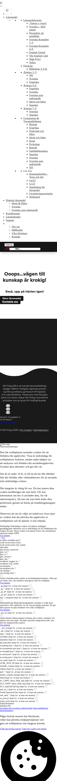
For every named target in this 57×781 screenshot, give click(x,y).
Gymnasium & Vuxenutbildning (32, 120)
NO (31, 75)
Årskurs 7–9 (29, 108)
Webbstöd (34, 196)
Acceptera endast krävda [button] (22, 708)
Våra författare (19, 233)
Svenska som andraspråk (36, 97)
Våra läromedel (11, 298)
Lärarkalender (13, 216)
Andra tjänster (6, 618)
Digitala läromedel (15, 200)
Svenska (33, 78)
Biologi (33, 124)
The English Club (38, 55)
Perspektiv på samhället (36, 35)
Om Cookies (26, 430)
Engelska (34, 82)
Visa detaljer (5, 536)
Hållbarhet (17, 229)
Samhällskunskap (38, 151)
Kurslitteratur (13, 213)
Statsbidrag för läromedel (37, 189)
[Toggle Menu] (1, 6)
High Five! (35, 59)
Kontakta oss (10, 301)
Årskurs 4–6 (29, 85)
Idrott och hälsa (37, 101)
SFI (31, 167)
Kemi (32, 140)
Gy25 (32, 183)
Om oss (16, 226)
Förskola (27, 65)
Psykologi (34, 144)
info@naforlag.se (7, 422)
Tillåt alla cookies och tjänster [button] (34, 729)
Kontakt (16, 236)
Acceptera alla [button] (6, 708)
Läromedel (11, 17)
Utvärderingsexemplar (41, 193)
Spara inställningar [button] (40, 708)
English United (37, 52)
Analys (3, 578)
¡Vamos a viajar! (38, 23)
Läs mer (27, 170)
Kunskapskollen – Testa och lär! (38, 175)
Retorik (33, 147)
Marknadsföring (6, 603)
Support (10, 220)
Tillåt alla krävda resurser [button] (10, 729)
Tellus (32, 62)
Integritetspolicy (41, 430)
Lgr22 (32, 180)
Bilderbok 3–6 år (38, 68)
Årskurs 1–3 (29, 72)
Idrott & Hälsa (19, 203)
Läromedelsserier (32, 20)
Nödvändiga (5, 526)
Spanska (33, 105)
